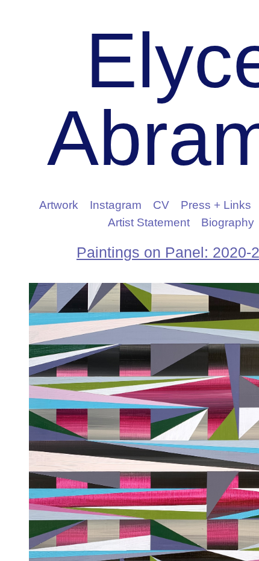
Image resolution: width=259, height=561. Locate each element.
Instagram (116, 205)
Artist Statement (149, 222)
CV (161, 205)
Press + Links (216, 205)
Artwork (58, 205)
